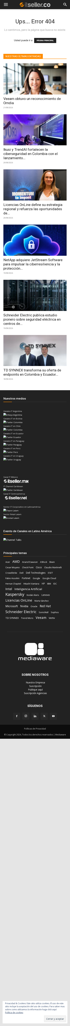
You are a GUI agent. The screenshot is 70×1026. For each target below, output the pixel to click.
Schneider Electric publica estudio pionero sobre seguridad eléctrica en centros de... (32, 319)
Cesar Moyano (12, 567)
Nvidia (24, 606)
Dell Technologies (36, 572)
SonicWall (43, 612)
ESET (50, 572)
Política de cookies (14, 1012)
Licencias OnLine (18, 600)
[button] (5, 4)
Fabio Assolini (12, 578)
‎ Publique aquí (35, 689)
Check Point (27, 567)
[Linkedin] (35, 716)
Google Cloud (49, 578)
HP (43, 583)
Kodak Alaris (33, 594)
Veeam (41, 617)
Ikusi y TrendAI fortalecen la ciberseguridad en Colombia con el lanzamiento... (30, 154)
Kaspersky (14, 594)
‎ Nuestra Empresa (35, 682)
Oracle (34, 606)
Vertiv (52, 618)
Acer (7, 561)
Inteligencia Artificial (28, 589)
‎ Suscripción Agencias (35, 693)
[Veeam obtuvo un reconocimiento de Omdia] (35, 79)
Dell (21, 572)
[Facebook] (16, 716)
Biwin (52, 562)
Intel (8, 589)
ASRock (43, 562)
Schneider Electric (20, 611)
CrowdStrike (11, 572)
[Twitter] (44, 716)
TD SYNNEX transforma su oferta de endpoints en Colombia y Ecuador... (32, 372)
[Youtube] (53, 716)
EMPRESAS (48, 13)
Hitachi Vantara (31, 583)
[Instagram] (25, 716)
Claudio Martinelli (53, 567)
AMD (16, 561)
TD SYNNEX (12, 618)
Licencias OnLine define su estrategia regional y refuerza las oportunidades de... (32, 209)
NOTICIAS (8, 13)
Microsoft (11, 606)
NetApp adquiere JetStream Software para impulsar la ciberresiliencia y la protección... (33, 264)
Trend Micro (27, 618)
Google (36, 578)
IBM (49, 583)
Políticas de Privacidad (35, 728)
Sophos (55, 612)
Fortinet (26, 578)
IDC (55, 583)
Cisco (39, 567)
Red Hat (45, 606)
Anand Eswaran (30, 562)
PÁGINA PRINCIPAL (45, 40)
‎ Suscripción (35, 686)
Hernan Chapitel (13, 583)
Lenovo (45, 594)
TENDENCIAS (29, 13)
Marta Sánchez (41, 600)
